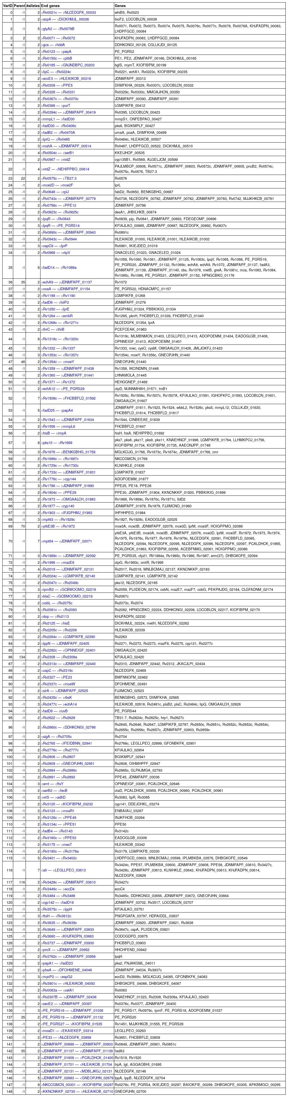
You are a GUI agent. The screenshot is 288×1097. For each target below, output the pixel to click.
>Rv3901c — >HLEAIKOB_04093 (68, 983)
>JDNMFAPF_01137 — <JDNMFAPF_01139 (77, 1050)
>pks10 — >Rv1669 (56, 442)
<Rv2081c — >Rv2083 (59, 609)
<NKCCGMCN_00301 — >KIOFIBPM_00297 (77, 1084)
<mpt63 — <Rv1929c (58, 519)
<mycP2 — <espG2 (56, 976)
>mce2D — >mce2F (57, 185)
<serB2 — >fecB (54, 790)
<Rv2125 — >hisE (55, 623)
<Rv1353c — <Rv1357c (59, 354)
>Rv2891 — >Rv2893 (58, 777)
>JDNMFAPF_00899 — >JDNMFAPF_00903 (77, 1044)
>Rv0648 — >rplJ (55, 191)
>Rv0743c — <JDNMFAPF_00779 (68, 198)
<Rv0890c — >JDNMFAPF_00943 (68, 232)
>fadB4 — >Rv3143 (57, 831)
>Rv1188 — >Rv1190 (58, 295)
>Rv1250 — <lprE (55, 309)
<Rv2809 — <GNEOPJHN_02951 (67, 763)
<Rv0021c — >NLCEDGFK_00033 (68, 12)
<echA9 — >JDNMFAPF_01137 (66, 282)
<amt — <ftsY (52, 783)
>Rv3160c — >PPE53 (58, 837)
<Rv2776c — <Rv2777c (59, 750)
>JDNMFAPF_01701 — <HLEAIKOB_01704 (76, 1064)
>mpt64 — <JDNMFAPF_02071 (66, 541)
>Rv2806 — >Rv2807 (58, 756)
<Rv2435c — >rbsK (56, 697)
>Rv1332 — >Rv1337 (58, 348)
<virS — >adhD (53, 797)
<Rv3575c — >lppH (56, 909)
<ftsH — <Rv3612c (56, 915)
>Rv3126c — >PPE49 (58, 817)
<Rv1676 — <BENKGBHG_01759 (68, 451)
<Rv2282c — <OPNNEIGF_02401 (68, 650)
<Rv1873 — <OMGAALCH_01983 (68, 499)
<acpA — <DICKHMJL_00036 (65, 19)
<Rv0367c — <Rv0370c (59, 98)
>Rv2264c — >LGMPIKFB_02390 (68, 636)
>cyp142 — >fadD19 (57, 902)
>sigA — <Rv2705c (56, 736)
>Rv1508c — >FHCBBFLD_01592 (68, 398)
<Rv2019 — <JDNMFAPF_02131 (67, 569)
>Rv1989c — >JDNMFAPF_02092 (68, 555)
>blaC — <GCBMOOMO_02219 (67, 596)
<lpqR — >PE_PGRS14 (60, 225)
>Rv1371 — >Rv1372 (58, 381)
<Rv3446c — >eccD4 (58, 888)
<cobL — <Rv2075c (56, 602)
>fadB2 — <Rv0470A (58, 132)
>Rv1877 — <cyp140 (57, 505)
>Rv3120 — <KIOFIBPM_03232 (67, 804)
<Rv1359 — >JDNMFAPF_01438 (67, 368)
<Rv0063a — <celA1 (57, 990)
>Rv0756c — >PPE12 (58, 205)
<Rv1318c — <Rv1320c (59, 338)
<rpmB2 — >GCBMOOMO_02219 (68, 589)
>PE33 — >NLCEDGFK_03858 (66, 1037)
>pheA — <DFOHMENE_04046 (66, 969)
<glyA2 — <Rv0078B (58, 28)
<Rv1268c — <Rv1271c (59, 322)
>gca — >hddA (53, 44)
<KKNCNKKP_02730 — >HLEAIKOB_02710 (77, 1091)
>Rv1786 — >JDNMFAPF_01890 (67, 485)
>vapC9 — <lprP (54, 245)
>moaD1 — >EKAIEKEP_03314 (67, 1030)
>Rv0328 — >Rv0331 (58, 91)
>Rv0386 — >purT (55, 105)
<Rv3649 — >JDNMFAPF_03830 (67, 929)
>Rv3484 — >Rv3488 (58, 895)
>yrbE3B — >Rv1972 (58, 526)
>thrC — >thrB (52, 329)
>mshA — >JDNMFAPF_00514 (66, 145)
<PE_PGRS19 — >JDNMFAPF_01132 (72, 1017)
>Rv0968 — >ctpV (55, 252)
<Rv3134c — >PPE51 (58, 824)
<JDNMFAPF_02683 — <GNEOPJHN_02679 (77, 1077)
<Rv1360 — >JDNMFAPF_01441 (67, 375)
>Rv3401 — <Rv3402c (59, 858)
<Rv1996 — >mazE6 (57, 562)
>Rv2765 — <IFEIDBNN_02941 (66, 743)
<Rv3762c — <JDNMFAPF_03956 (68, 956)
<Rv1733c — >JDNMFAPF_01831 (68, 472)
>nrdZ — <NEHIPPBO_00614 (65, 169)
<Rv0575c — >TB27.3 (58, 178)
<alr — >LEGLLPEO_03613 (63, 870)
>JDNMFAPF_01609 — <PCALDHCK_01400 (77, 1057)
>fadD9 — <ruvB (54, 710)
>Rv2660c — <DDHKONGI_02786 (68, 727)
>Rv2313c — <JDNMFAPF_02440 (68, 663)
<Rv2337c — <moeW (58, 683)
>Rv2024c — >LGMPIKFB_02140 (68, 575)
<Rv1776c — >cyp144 (58, 478)
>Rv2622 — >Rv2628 (58, 717)
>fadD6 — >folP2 (55, 302)
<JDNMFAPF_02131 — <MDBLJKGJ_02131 (76, 1071)
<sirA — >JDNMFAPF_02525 (64, 690)
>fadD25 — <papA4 (57, 410)
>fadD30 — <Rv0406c (58, 125)
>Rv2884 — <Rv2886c (59, 770)
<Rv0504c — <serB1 (57, 152)
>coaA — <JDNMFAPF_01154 (65, 288)
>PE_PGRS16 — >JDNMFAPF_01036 (72, 1010)
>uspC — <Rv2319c (57, 670)
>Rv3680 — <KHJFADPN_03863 (67, 936)
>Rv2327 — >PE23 (56, 677)
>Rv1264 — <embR (57, 315)
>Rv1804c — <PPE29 (58, 492)
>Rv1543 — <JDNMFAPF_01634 (67, 419)
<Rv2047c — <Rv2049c (59, 582)
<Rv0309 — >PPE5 (57, 85)
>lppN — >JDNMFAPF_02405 (65, 643)
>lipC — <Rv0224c (56, 71)
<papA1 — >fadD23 (57, 963)
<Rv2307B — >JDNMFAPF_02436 (68, 996)
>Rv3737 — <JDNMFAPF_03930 (67, 942)
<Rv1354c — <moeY (57, 361)
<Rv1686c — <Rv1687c (59, 458)
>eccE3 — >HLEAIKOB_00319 (66, 78)
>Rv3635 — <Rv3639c (59, 922)
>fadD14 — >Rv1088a (58, 267)
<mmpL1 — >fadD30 (58, 118)
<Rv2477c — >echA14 (59, 704)
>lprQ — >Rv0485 (55, 139)
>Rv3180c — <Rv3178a (60, 851)
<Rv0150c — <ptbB (56, 58)
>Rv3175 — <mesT (56, 844)
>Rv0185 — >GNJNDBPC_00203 (67, 64)
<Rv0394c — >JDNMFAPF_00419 (68, 112)
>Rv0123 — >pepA (56, 51)
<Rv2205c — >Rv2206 (59, 629)
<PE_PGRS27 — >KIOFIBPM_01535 (71, 1023)
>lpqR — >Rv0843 (55, 218)
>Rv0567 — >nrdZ (55, 159)
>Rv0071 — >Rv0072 (58, 37)
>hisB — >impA (53, 433)
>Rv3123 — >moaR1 (58, 810)
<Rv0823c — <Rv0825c (59, 212)
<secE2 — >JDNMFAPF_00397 (66, 1003)
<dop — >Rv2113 (55, 616)
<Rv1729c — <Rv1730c (59, 465)
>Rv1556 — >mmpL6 (58, 426)
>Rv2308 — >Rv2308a (59, 656)
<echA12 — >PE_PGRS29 (62, 388)
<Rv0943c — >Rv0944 (59, 239)
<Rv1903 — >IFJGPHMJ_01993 (66, 512)
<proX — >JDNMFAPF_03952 (65, 949)
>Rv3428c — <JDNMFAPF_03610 (68, 882)
